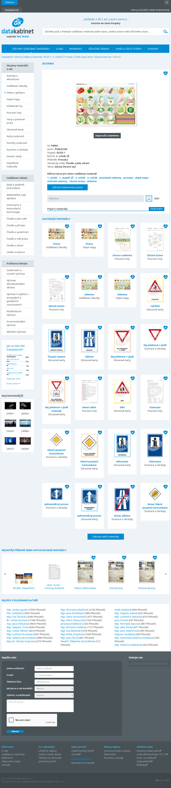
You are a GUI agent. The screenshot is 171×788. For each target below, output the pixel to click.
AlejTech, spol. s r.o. (55, 781)
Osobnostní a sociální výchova (16, 272)
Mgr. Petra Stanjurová (73, 620)
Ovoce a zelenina (122, 255)
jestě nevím (12, 364)
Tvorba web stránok (11, 781)
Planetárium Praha (81, 762)
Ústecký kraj (116, 588)
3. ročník (92, 177)
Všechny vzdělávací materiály (28, 57)
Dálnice (89, 356)
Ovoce (56, 243)
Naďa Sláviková (123, 609)
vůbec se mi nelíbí (14, 372)
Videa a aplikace (16, 92)
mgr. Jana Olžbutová (18, 623)
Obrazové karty (15, 129)
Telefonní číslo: (14, 681)
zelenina (92, 181)
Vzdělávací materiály (13, 754)
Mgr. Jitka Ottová (124, 627)
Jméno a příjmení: (15, 668)
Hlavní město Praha (85, 588)
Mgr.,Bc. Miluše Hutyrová (21, 641)
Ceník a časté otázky (50, 754)
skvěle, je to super (14, 355)
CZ (166, 2)
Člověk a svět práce (17, 238)
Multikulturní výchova (14, 313)
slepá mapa (141, 177)
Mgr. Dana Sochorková (73, 616)
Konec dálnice (122, 515)
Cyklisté (155, 306)
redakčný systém (30, 781)
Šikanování (110, 754)
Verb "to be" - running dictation (54, 586)
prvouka (128, 177)
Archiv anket (12, 383)
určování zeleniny (57, 181)
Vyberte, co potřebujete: (19, 695)
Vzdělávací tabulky (17, 85)
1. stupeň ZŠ (66, 177)
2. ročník (80, 177)
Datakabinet (7, 57)
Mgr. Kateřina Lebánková (129, 644)
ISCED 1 (47, 57)
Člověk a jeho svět (17, 218)
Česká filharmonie (81, 758)
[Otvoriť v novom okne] (162, 781)
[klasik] (148, 198)
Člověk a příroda (16, 225)
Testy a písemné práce (16, 121)
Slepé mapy (13, 99)
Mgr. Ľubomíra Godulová (129, 616)
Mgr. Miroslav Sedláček (74, 627)
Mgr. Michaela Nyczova (128, 623)
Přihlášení (9, 2)
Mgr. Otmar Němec (18, 630)
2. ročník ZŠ (58, 57)
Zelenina (54, 198)
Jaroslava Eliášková (71, 623)
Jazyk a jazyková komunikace (15, 186)
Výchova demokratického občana (16, 284)
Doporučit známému (107, 135)
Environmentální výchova (16, 323)
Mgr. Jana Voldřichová (127, 630)
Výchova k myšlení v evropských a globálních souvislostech (18, 299)
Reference (7, 757)
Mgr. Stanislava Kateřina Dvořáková (135, 637)
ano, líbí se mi (13, 359)
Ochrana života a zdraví (117, 750)
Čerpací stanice (56, 356)
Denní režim (89, 407)
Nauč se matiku (145, 757)
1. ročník (52, 177)
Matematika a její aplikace (16, 196)
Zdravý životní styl (103, 57)
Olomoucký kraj (146, 588)
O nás (5, 750)
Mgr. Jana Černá (70, 637)
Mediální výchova (16, 331)
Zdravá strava (155, 255)
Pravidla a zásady (113, 757)
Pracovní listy (14, 112)
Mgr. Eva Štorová (16, 616)
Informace (122, 461)
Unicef (74, 754)
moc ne (10, 368)
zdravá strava (77, 181)
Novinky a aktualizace (13, 77)
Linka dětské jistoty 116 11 (151, 754)
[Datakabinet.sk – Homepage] (18, 26)
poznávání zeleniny (110, 177)
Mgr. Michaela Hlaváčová (75, 609)
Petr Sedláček (14, 613)
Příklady (141, 764)
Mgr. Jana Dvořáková (72, 613)
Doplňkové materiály (12, 164)
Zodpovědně (143, 761)
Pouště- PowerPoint (24, 588)
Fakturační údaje (11, 761)
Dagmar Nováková (125, 634)
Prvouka (69, 57)
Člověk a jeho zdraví (83, 57)
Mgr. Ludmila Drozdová (20, 634)
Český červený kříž (81, 750)
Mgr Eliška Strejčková (73, 634)
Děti (122, 407)
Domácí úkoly (14, 156)
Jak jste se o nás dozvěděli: (20, 688)
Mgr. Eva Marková (71, 630)
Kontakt (6, 764)
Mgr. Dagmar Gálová (126, 613)
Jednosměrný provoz (56, 504)
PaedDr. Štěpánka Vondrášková (78, 641)
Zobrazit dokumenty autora (67, 187)
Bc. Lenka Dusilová (17, 620)
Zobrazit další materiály (106, 536)
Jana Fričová (122, 620)
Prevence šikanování (148, 750)
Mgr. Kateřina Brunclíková (21, 637)
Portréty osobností (17, 142)
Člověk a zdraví (15, 245)
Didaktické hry (15, 106)
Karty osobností (15, 136)
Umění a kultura (16, 252)
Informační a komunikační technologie (14, 208)
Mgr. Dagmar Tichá (18, 627)
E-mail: (10, 675)
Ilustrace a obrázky (17, 149)
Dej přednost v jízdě (122, 356)
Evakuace (155, 407)
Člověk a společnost (18, 232)
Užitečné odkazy (48, 750)
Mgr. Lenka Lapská (17, 609)
